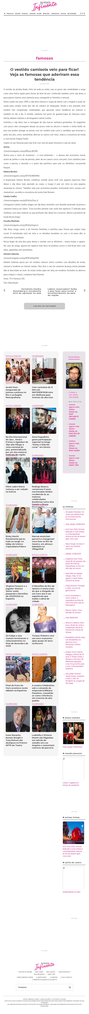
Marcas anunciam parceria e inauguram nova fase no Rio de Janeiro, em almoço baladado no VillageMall (43, 542)
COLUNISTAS (55, 13)
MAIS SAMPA (39, 972)
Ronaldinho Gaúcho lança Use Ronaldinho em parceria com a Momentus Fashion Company (75, 642)
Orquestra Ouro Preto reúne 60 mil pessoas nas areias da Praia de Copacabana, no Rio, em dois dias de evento (75, 564)
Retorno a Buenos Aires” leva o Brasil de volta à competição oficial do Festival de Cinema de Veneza (75, 627)
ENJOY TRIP (51, 974)
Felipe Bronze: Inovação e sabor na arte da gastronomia (75, 588)
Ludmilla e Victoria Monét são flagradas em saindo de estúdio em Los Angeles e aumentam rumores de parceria (43, 741)
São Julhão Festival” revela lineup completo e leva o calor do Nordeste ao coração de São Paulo (75, 678)
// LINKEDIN (53, 977)
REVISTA (63, 13)
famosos (10, 13)
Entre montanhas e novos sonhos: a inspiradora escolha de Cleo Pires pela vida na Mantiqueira (75, 600)
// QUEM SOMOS (41, 977)
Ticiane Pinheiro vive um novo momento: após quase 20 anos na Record (43, 640)
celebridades (38, 356)
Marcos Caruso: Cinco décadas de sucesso (74, 611)
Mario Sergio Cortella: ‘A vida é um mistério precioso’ (75, 546)
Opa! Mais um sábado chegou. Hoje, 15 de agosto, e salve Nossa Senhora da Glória (74, 577)
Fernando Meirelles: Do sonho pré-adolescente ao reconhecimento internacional (75, 515)
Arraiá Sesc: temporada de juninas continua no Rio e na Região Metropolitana (16, 392)
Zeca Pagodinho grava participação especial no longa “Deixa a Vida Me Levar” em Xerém (41, 442)
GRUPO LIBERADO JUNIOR (25, 977)
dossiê (17, 13)
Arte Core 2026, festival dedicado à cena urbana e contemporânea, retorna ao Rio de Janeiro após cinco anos (75, 534)
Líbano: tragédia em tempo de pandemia (71, 784)
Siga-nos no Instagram (44, 306)
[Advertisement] (44, 34)
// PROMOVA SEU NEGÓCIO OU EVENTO (44, 980)
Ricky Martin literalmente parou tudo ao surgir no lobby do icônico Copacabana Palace (16, 541)
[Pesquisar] (84, 13)
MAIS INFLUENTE (39, 974)
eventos (25, 13)
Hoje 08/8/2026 (72, 617)
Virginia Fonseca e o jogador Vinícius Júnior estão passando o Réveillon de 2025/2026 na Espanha (17, 592)
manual (32, 13)
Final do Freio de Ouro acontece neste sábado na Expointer (17, 688)
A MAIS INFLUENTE (64, 972)
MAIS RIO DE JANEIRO (25, 972)
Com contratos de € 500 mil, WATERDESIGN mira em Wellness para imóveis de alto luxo (42, 392)
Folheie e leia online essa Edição (74, 394)
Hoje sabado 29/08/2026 (75, 524)
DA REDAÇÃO (71, 13)
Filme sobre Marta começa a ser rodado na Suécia (17, 489)
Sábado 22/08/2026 (73, 554)
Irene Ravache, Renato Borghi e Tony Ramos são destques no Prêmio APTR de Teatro (16, 740)
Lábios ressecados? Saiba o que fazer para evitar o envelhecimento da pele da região (62, 292)
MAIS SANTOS (50, 972)
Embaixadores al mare (71, 892)
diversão (46, 13)
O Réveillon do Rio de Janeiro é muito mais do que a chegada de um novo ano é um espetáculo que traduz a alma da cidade (43, 593)
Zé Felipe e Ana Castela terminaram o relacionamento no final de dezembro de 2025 (17, 641)
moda (39, 13)
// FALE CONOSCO (66, 977)
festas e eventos (13, 356)
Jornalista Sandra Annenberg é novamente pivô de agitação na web (27, 291)
